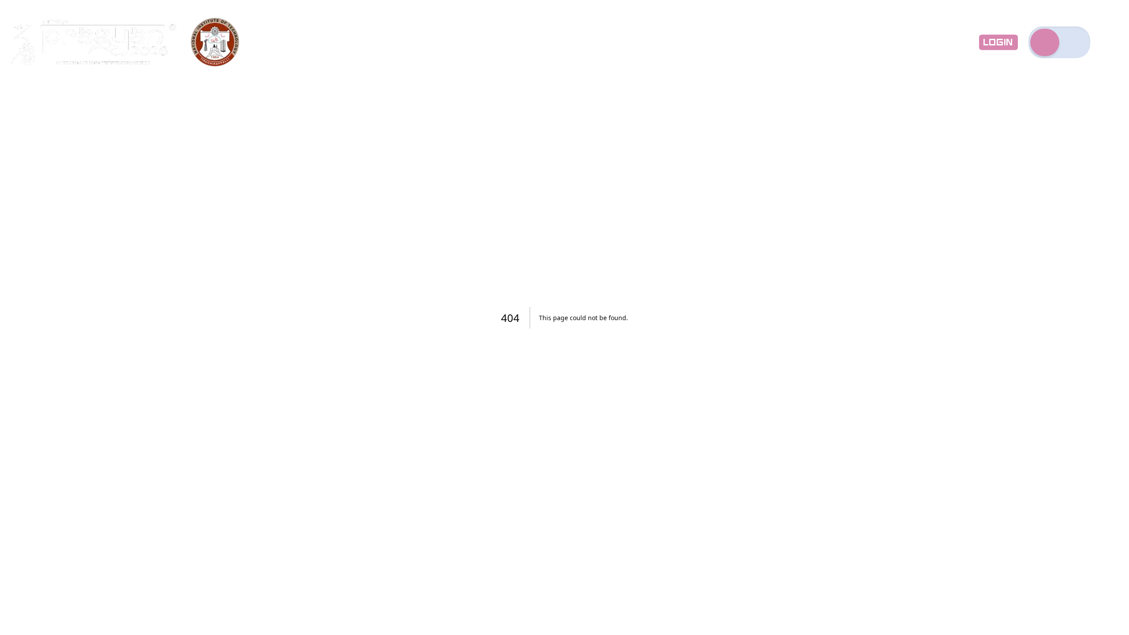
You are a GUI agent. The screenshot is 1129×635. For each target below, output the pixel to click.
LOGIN (998, 42)
